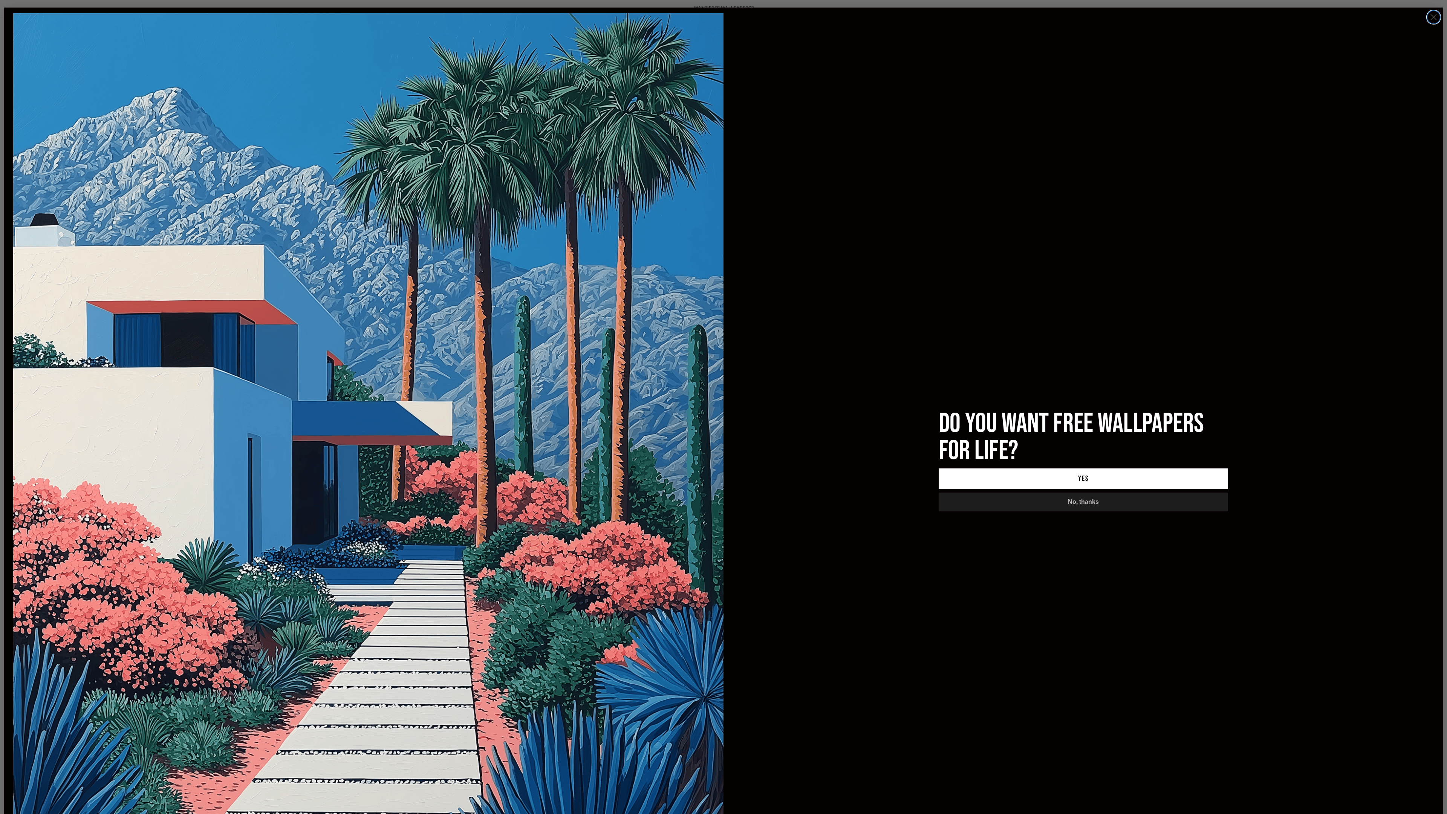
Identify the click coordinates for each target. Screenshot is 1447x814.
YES (1083, 478)
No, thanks (1083, 502)
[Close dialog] (1433, 17)
